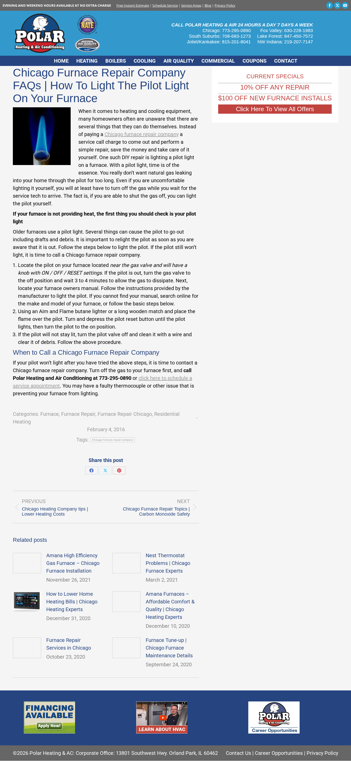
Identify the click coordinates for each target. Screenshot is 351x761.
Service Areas (191, 5)
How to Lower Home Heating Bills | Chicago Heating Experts (71, 601)
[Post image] (27, 563)
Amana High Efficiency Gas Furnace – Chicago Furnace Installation (72, 563)
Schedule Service (165, 5)
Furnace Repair (78, 414)
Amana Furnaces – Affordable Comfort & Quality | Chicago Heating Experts (170, 605)
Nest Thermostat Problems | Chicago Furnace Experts (168, 563)
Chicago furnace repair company (142, 134)
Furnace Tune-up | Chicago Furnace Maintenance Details (169, 648)
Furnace (49, 414)
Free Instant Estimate (132, 5)
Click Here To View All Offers (275, 108)
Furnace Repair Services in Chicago (68, 644)
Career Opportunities (279, 753)
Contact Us (238, 753)
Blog (208, 5)
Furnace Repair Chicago (125, 414)
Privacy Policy (225, 5)
